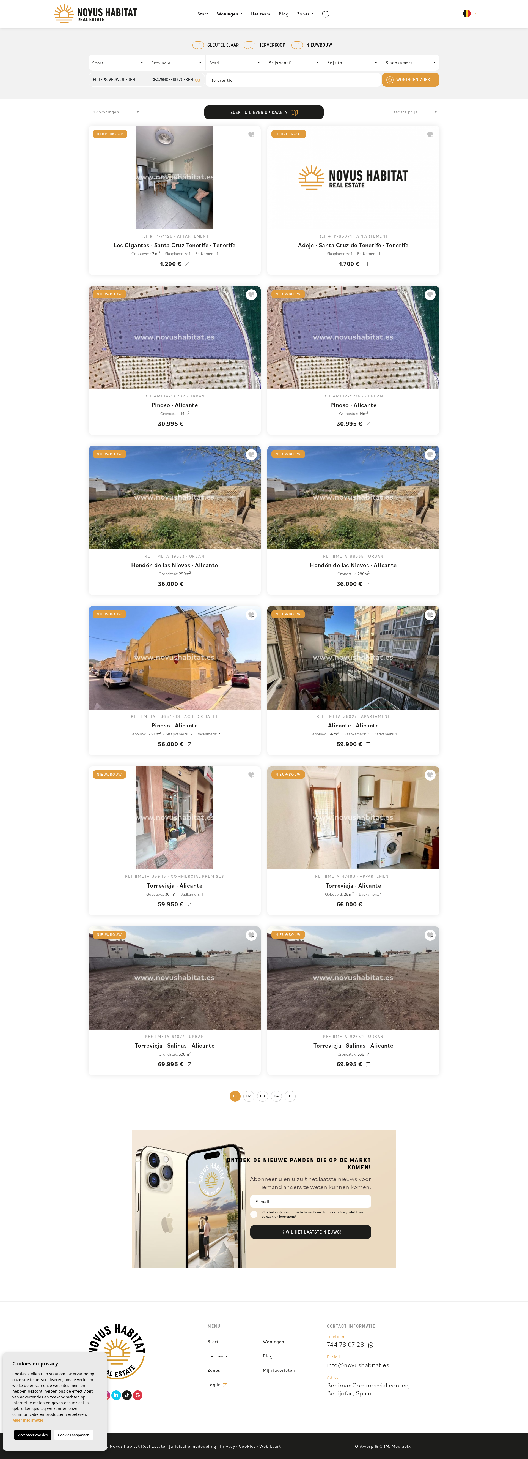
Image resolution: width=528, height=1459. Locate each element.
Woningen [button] (228, 14)
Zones (303, 14)
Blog (284, 14)
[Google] (137, 1395)
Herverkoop (271, 45)
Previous (94, 180)
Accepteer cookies (33, 1434)
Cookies (247, 1446)
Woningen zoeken (415, 80)
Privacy (227, 1446)
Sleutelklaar (223, 45)
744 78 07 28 (345, 1344)
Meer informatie (27, 1420)
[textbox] (119, 62)
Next (255, 180)
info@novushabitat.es (358, 1364)
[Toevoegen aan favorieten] (251, 134)
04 (276, 1096)
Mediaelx (401, 1446)
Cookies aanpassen (73, 1434)
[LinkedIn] (116, 1395)
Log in (215, 1384)
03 (262, 1096)
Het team (261, 14)
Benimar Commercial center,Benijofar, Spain (368, 1389)
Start (202, 14)
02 (248, 1096)
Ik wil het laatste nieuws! (310, 1232)
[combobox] (118, 63)
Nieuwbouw (319, 45)
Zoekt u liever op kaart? (259, 113)
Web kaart (270, 1446)
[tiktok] (127, 1395)
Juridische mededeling (192, 1446)
